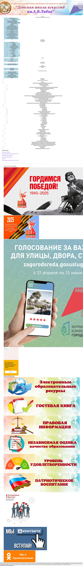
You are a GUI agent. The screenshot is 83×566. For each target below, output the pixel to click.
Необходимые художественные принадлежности (44, 113)
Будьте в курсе (43, 140)
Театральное (43, 117)
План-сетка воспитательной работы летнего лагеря (10, 160)
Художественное (12, 42)
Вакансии (42, 79)
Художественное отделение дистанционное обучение (43, 142)
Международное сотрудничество (12, 35)
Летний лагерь (42, 78)
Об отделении (14, 49)
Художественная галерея (12, 61)
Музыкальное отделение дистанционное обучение (43, 143)
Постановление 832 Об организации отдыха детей (10, 153)
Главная (42, 16)
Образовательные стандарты (43, 92)
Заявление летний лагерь (6, 152)
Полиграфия (12, 58)
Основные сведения (43, 84)
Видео (12, 59)
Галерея (42, 125)
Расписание (14, 55)
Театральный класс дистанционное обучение (43, 145)
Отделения (42, 41)
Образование (43, 91)
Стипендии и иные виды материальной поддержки (43, 96)
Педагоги (14, 43)
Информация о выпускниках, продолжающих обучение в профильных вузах (12, 38)
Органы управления (14, 23)
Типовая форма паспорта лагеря (7, 155)
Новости (42, 67)
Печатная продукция (14, 46)
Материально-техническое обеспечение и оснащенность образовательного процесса (12, 29)
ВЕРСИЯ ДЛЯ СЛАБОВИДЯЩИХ (10, 166)
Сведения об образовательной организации (42, 17)
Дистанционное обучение (42, 141)
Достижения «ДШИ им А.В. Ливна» (43, 133)
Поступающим (42, 40)
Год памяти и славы (42, 66)
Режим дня (3, 158)
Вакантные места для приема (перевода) (12, 34)
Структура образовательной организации (14, 22)
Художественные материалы (44, 111)
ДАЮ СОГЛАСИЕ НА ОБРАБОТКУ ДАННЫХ (6, 565)
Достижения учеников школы (43, 132)
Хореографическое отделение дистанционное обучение (43, 144)
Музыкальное (12, 53)
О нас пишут (12, 68)
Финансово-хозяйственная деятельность (43, 97)
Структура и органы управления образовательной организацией (43, 87)
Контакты (42, 65)
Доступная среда (12, 36)
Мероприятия (43, 124)
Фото (12, 60)
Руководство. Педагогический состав (43, 93)
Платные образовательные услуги (12, 27)
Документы (12, 24)
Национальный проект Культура (42, 80)
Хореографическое (43, 115)
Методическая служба (12, 33)
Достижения (44, 109)
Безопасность (42, 62)
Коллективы (42, 39)
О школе (44, 86)
